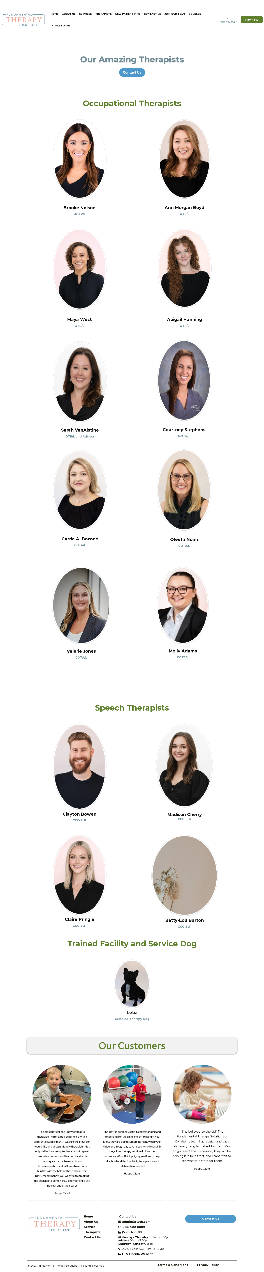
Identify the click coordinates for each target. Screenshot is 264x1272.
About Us (69, 13)
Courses (195, 13)
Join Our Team (175, 13)
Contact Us (152, 13)
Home (55, 13)
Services (85, 13)
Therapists (103, 13)
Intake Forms (60, 25)
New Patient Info (127, 13)
